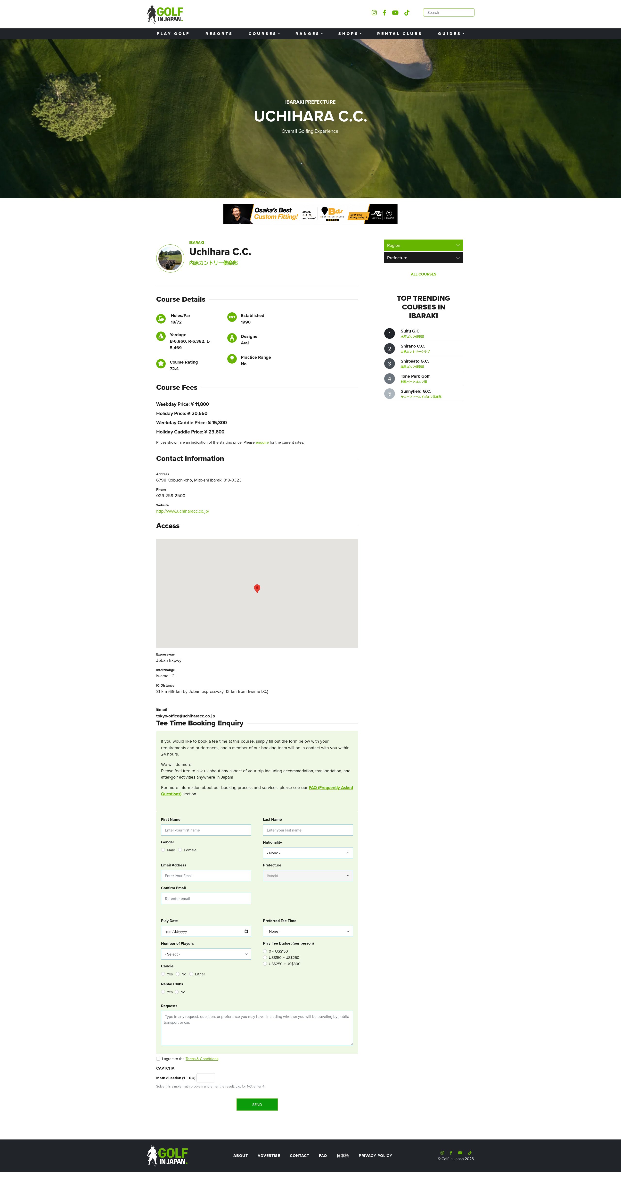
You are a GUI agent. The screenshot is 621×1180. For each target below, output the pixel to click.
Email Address (173, 865)
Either (200, 974)
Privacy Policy (375, 1155)
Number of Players (177, 943)
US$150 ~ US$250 (284, 957)
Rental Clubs (400, 33)
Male (171, 850)
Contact (299, 1155)
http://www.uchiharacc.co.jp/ (182, 511)
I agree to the (190, 1058)
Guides (449, 33)
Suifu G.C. (411, 331)
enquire (262, 442)
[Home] (167, 1155)
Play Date (169, 920)
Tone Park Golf (415, 376)
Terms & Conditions (202, 1058)
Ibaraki (196, 242)
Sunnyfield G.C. (416, 391)
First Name (170, 819)
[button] (257, 588)
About (240, 1155)
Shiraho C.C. (413, 346)
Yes (170, 974)
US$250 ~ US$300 (285, 963)
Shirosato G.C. (415, 361)
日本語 (343, 1155)
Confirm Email (173, 888)
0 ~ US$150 (278, 951)
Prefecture (272, 865)
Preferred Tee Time (279, 920)
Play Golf (173, 33)
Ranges (307, 33)
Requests (169, 1006)
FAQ (323, 1155)
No (183, 974)
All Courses (423, 274)
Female (190, 850)
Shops (348, 33)
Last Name (272, 819)
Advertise (269, 1155)
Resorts (219, 33)
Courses (263, 33)
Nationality (272, 842)
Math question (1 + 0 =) (176, 1078)
